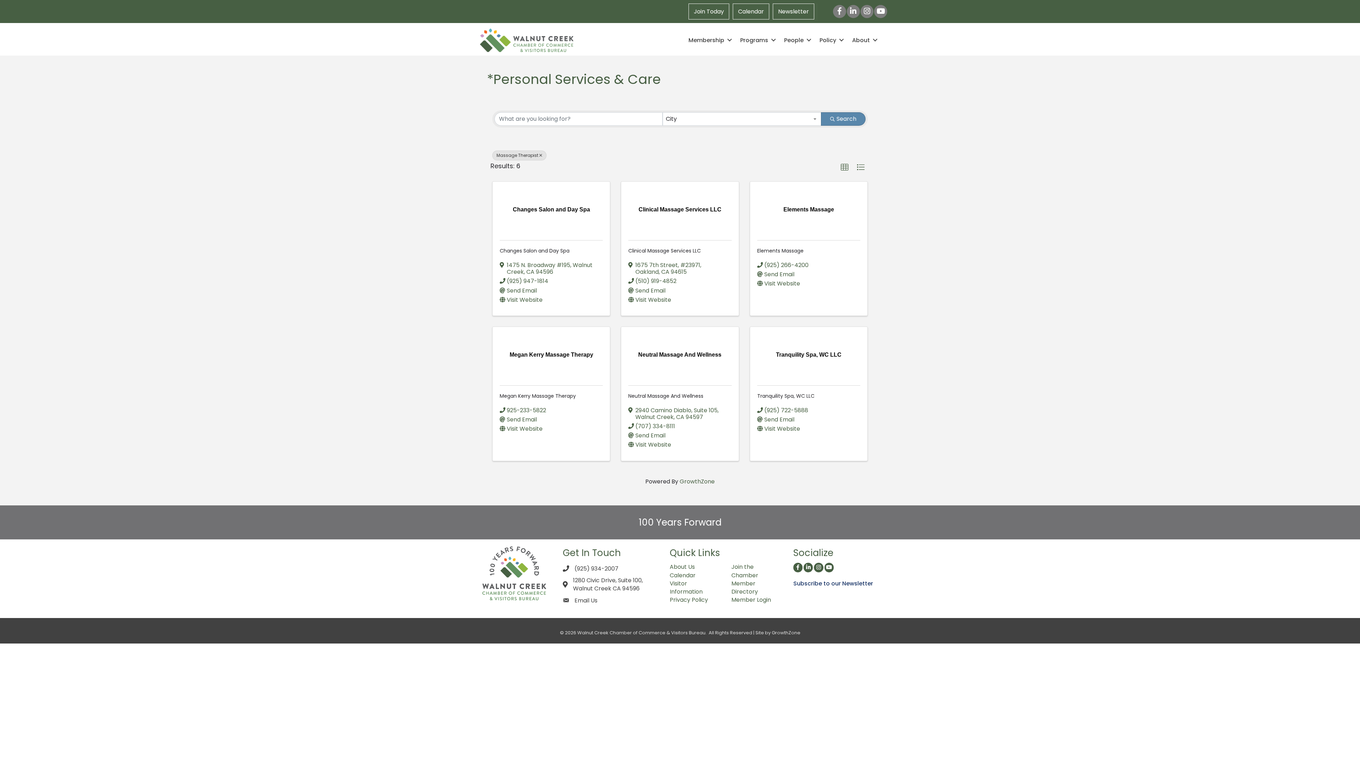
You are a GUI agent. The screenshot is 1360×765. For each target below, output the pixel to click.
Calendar (751, 11)
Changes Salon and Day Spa (535, 250)
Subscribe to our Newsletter (833, 583)
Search (846, 119)
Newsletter (793, 11)
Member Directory (744, 587)
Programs (754, 40)
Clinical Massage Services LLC (664, 250)
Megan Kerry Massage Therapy (538, 396)
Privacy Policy (689, 600)
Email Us (585, 600)
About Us (682, 567)
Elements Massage (780, 250)
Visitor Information (686, 587)
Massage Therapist (517, 155)
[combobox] (742, 119)
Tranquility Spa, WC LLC (786, 396)
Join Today (709, 11)
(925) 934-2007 (596, 569)
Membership (706, 40)
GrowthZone (697, 481)
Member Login (751, 600)
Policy (828, 40)
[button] (845, 167)
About (861, 40)
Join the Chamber (744, 571)
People (794, 40)
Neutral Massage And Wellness (665, 396)
